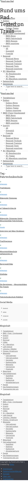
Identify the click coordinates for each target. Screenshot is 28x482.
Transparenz (8, 479)
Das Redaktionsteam (11, 387)
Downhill (10, 51)
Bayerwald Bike (6, 264)
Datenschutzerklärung (12, 471)
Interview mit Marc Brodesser (12, 231)
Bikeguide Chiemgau (8, 198)
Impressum (8, 84)
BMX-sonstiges (12, 43)
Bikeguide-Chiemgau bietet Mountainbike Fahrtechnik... (12, 219)
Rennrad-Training (14, 63)
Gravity (6, 46)
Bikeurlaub (7, 371)
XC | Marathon (9, 71)
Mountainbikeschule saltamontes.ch (8, 252)
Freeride (9, 53)
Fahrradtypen (11, 355)
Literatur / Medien (10, 349)
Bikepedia (6, 353)
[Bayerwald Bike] (0, 257)
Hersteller (9, 360)
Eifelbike (3, 274)
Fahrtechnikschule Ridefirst (11, 297)
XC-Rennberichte (13, 73)
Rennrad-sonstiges (14, 68)
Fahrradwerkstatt (9, 373)
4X (7, 48)
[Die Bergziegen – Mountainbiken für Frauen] (0, 278)
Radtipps (9, 378)
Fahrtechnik (10, 367)
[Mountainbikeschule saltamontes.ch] (0, 245)
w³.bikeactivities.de (8, 208)
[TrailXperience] (0, 235)
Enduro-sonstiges (13, 31)
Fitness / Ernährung (10, 351)
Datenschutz (8, 81)
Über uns (6, 476)
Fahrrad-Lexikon (12, 358)
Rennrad (6, 56)
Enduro (6, 21)
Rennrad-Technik (13, 61)
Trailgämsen (5, 188)
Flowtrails (9, 369)
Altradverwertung (12, 382)
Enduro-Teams (12, 28)
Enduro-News (12, 23)
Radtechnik (10, 380)
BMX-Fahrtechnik (14, 38)
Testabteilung (9, 18)
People (2, 227)
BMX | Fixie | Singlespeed (14, 33)
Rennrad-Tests (12, 66)
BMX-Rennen (11, 41)
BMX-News (11, 36)
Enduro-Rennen (13, 26)
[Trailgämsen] (0, 181)
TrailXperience (6, 241)
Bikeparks (9, 364)
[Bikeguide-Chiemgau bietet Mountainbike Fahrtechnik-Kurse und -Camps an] (0, 212)
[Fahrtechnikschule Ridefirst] (0, 290)
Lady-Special (7, 347)
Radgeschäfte (11, 362)
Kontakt (6, 474)
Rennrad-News (12, 58)
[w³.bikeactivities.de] (0, 202)
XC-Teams (10, 76)
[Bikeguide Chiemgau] (0, 191)
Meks (12, 464)
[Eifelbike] (0, 268)
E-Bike (5, 342)
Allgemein (3, 184)
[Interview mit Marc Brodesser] (0, 224)
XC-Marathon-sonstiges (16, 79)
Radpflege (9, 376)
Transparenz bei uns (10, 389)
